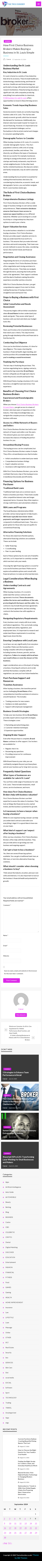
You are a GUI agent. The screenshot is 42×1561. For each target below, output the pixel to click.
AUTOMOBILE (10, 1197)
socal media (9, 1378)
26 (20, 1533)
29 (36, 1533)
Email (5, 946)
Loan (7, 1322)
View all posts (21, 1015)
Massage (8, 1327)
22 (36, 1528)
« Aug (5, 1543)
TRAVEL (8, 1408)
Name (5, 935)
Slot (6, 1373)
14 (31, 1523)
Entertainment (10, 1262)
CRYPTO (8, 1237)
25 (15, 1533)
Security (8, 1353)
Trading (8, 1403)
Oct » (10, 1543)
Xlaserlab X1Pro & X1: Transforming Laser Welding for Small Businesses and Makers (18, 1159)
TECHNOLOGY (10, 1398)
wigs (7, 1423)
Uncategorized (10, 1413)
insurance (8, 1307)
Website (6, 956)
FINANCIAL (9, 1272)
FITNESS (8, 1277)
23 (5, 1533)
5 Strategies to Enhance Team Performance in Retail (16, 1073)
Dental (7, 1242)
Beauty (8, 1202)
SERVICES (9, 1363)
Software (8, 1388)
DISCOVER (9, 1252)
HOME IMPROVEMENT (14, 1302)
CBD (7, 1227)
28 (31, 1533)
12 (20, 1523)
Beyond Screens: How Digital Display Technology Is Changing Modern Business (27, 1476)
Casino (7, 1222)
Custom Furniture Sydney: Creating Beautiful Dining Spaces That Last (27, 1441)
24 (10, 1533)
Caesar (8, 59)
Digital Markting (11, 1247)
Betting (8, 1207)
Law (6, 1312)
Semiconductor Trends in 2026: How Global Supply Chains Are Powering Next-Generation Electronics (27, 1490)
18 (15, 1528)
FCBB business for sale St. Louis (15, 98)
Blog (7, 1212)
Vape (7, 1418)
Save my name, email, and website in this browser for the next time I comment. (20, 972)
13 (26, 1523)
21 (31, 1528)
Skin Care (8, 1368)
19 (20, 1528)
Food (7, 1282)
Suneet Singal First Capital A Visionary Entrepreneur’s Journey (19, 1131)
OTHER (8, 1337)
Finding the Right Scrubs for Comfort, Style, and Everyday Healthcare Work (27, 1463)
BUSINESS (7, 41)
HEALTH (8, 1297)
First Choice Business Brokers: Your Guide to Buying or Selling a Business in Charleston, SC (19, 1101)
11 (15, 1523)
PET (7, 1343)
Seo (6, 1358)
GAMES (8, 1287)
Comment (7, 905)
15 (36, 1523)
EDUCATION (10, 1257)
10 (10, 1523)
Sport (7, 1393)
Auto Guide (9, 1192)
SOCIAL (8, 1383)
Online (7, 1332)
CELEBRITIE (10, 1232)
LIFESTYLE (9, 1317)
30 (5, 1537)
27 (26, 1533)
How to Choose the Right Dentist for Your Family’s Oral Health (27, 1452)
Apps (7, 1182)
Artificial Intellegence (13, 1187)
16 (5, 1528)
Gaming (8, 1292)
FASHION (8, 1267)
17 (10, 1528)
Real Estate (9, 1347)
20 (26, 1528)
